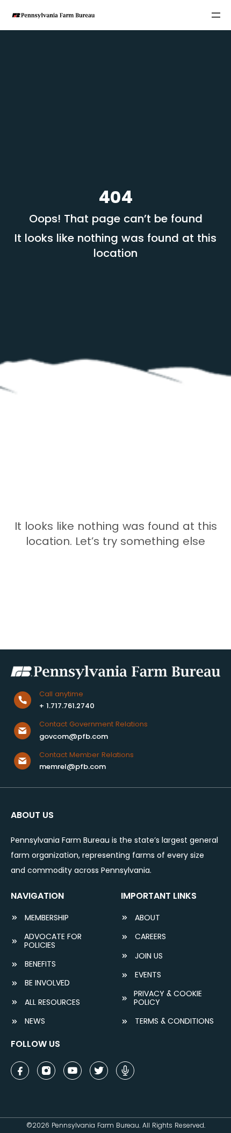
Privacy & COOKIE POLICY (168, 998)
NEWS (35, 1021)
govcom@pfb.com (73, 736)
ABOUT (147, 918)
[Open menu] (216, 15)
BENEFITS (40, 964)
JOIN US (149, 956)
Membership (47, 918)
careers (150, 937)
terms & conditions (174, 1021)
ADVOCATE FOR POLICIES (53, 941)
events (148, 975)
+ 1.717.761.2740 (67, 706)
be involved (47, 983)
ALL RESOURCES (52, 1002)
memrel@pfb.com (72, 766)
